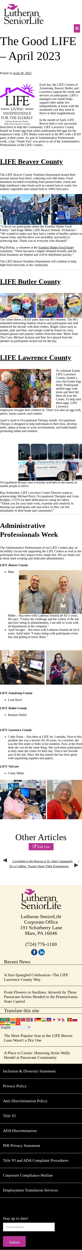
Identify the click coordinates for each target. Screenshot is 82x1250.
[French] (33, 1019)
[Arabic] (2, 1019)
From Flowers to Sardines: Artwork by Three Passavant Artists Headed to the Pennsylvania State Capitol (40, 996)
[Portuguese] (69, 1019)
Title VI (9, 1116)
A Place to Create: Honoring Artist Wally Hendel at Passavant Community (37, 1055)
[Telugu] (7, 1023)
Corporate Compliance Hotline (28, 1175)
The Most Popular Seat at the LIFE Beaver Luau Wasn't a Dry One (38, 1037)
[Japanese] (54, 1019)
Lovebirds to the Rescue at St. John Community (42, 861)
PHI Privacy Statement (21, 1145)
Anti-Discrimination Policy (25, 1101)
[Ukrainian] (13, 1023)
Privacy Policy (15, 1086)
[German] (38, 1019)
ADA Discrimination (20, 1130)
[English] (28, 1019)
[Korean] (59, 1019)
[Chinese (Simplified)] (18, 1019)
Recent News (17, 961)
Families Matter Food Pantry (56, 247)
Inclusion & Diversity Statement (29, 1071)
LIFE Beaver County (31, 161)
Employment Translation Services (30, 1190)
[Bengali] (7, 1019)
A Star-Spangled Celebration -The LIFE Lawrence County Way (36, 977)
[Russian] (75, 1019)
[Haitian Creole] (49, 1019)
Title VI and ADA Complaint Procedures (35, 1160)
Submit (14, 1242)
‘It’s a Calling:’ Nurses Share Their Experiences (39, 866)
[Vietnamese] (18, 1023)
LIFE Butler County (30, 281)
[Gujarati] (44, 1019)
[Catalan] (13, 1019)
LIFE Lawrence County (35, 357)
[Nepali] (64, 1019)
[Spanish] (2, 1023)
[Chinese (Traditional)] (23, 1019)
